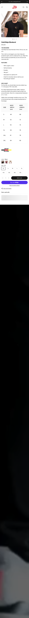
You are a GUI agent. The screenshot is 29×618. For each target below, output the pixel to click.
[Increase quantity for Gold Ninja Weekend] (8, 178)
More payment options (14, 185)
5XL (15, 172)
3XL (9, 172)
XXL (4, 172)
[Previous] (1, 1)
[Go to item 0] (13, 39)
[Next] (27, 1)
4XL (20, 172)
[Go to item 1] (14, 39)
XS (3, 168)
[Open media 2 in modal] (25, 13)
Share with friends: (7, 188)
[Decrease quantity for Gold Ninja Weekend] (2, 178)
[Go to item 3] (16, 39)
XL (21, 168)
